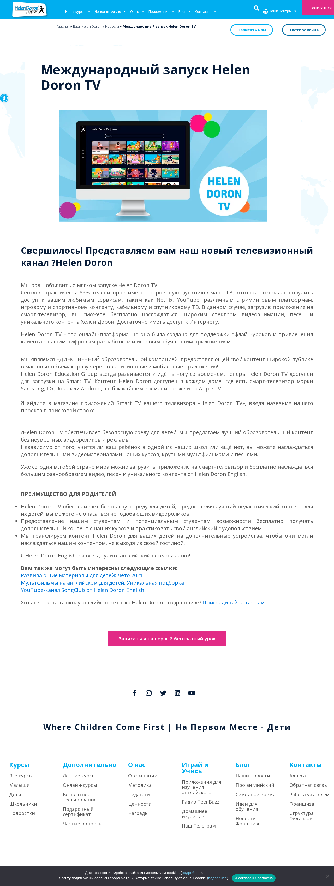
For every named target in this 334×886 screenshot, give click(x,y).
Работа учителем (309, 794)
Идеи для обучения (247, 806)
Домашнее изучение (194, 813)
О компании (142, 775)
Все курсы (21, 775)
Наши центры (280, 11)
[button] (4, 98)
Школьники (23, 803)
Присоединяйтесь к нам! (234, 602)
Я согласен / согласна (254, 878)
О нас (134, 11)
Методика (140, 785)
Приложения (158, 11)
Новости (112, 26)
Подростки (22, 813)
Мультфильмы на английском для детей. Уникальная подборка (102, 582)
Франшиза (301, 803)
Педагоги (139, 794)
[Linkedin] (177, 693)
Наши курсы (75, 11)
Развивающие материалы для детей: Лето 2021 (82, 575)
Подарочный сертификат (78, 811)
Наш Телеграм (199, 825)
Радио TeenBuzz (200, 801)
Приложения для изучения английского (201, 787)
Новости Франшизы (249, 821)
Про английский (255, 785)
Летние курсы (79, 775)
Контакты (203, 11)
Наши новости (253, 775)
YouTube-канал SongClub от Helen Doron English (82, 589)
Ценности (140, 803)
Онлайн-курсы (80, 785)
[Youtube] (191, 693)
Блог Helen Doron (87, 26)
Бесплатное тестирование (80, 797)
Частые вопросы (83, 823)
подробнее (191, 873)
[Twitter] (163, 693)
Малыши (19, 785)
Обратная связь (308, 785)
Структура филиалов (301, 816)
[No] (327, 876)
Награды (138, 813)
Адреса (297, 775)
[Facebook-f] (134, 693)
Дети (15, 794)
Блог (182, 11)
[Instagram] (148, 693)
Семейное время (255, 794)
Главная (63, 26)
